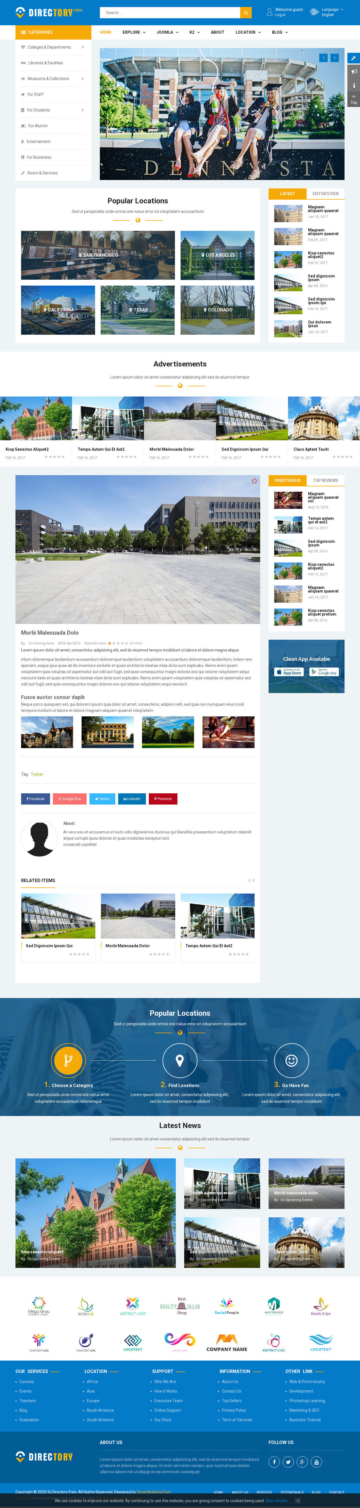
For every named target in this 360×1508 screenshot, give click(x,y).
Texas (141, 310)
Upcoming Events (46, 1259)
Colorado (220, 310)
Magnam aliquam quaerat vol (323, 497)
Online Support (167, 1410)
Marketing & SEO (304, 1410)
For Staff (36, 94)
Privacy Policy (234, 1410)
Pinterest (164, 799)
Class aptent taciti (311, 449)
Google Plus (71, 799)
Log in (280, 15)
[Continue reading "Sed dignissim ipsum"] (288, 282)
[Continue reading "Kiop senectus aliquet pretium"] (288, 617)
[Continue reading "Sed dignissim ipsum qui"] (288, 305)
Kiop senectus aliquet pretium (322, 612)
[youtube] (316, 1462)
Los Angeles (220, 255)
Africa (92, 1381)
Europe (93, 1400)
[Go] (246, 12)
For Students (38, 110)
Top (353, 102)
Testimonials (291, 1493)
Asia (91, 1391)
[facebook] (274, 1462)
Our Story (162, 1420)
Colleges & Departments (49, 47)
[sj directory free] (49, 12)
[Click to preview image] (137, 549)
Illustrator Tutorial (305, 1420)
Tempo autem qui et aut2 (101, 449)
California (61, 310)
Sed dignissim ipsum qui (321, 301)
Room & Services (43, 173)
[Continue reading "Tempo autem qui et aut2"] (108, 418)
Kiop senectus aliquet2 (321, 255)
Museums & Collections (48, 78)
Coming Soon (43, 643)
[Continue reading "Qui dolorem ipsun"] (288, 328)
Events (25, 1391)
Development (301, 1391)
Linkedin (133, 799)
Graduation (29, 1420)
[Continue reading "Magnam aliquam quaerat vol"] (288, 500)
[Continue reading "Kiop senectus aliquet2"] (288, 259)
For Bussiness (39, 157)
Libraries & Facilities (45, 63)
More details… (278, 1500)
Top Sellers (232, 1400)
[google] (302, 1462)
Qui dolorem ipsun (319, 324)
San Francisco (100, 255)
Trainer (37, 774)
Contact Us (231, 1391)
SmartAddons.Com (154, 1492)
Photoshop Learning (307, 1400)
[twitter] (288, 1462)
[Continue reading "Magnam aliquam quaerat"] (288, 213)
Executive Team (168, 1400)
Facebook (36, 799)
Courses (26, 1381)
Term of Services (237, 1420)
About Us (230, 1381)
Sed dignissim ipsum (321, 278)
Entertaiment (38, 141)
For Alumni (38, 126)
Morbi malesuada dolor (172, 449)
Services (264, 1493)
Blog (23, 1410)
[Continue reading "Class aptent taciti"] (324, 418)
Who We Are (165, 1381)
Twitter (104, 799)
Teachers (27, 1400)
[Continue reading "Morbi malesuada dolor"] (180, 418)
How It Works (165, 1391)
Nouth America (100, 1410)
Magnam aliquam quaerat (323, 209)
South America (100, 1420)
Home (218, 1493)
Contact (337, 1493)
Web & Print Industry (307, 1381)
